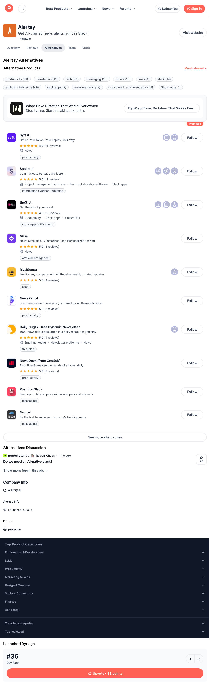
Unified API (72, 218)
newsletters (47, 79)
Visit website (193, 33)
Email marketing (35, 342)
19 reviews (52, 179)
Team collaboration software (89, 184)
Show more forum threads (23, 470)
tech (72, 79)
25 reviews (52, 145)
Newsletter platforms (65, 342)
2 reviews (51, 371)
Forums (125, 9)
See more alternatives (105, 437)
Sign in (196, 9)
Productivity (33, 218)
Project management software (45, 184)
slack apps (56, 87)
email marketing (87, 87)
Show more (168, 87)
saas (144, 79)
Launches (85, 9)
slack (164, 79)
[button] (86, 48)
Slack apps (119, 184)
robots (123, 79)
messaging (97, 79)
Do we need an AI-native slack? (27, 461)
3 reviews (51, 246)
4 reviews (51, 280)
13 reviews (52, 213)
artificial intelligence (22, 87)
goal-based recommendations (130, 87)
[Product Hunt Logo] (9, 8)
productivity (17, 79)
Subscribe (170, 9)
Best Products (57, 9)
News (106, 9)
